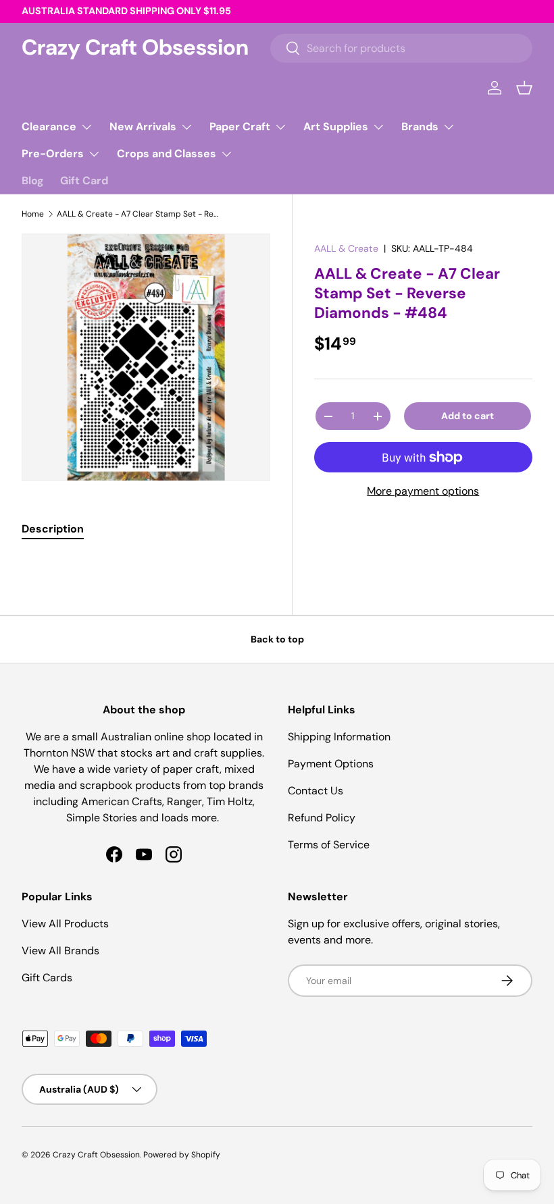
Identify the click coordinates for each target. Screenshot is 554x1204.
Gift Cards (47, 977)
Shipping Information (339, 737)
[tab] (53, 529)
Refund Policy (321, 818)
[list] (146, 357)
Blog (33, 180)
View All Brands (60, 950)
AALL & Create (346, 248)
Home (33, 214)
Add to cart (467, 416)
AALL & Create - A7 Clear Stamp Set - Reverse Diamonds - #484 (138, 214)
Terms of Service (329, 845)
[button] (524, 88)
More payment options (423, 491)
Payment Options (331, 764)
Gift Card (84, 180)
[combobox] (401, 48)
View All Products (65, 923)
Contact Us (315, 791)
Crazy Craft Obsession (96, 1154)
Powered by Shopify (181, 1154)
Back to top (277, 639)
